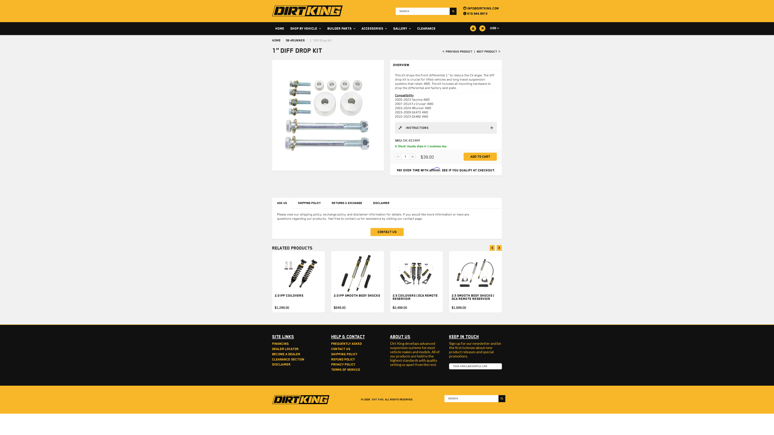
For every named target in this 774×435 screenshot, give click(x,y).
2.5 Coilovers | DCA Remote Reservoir (415, 297)
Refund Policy (343, 359)
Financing (280, 344)
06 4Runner (295, 40)
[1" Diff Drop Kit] (328, 115)
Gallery (400, 28)
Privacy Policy (343, 364)
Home (279, 28)
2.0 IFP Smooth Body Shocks (357, 295)
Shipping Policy (309, 203)
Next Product (487, 51)
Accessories (372, 28)
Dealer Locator (285, 349)
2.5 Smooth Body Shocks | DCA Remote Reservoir (473, 297)
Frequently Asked (346, 344)
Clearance (426, 28)
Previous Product (458, 51)
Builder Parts (339, 28)
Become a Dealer (286, 354)
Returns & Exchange (347, 203)
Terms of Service (345, 370)
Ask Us (282, 203)
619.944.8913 (476, 14)
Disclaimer (381, 203)
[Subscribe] (496, 366)
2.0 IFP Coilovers (289, 295)
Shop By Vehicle (303, 28)
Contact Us (387, 232)
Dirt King (378, 399)
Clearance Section (288, 359)
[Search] (453, 11)
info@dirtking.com (482, 8)
